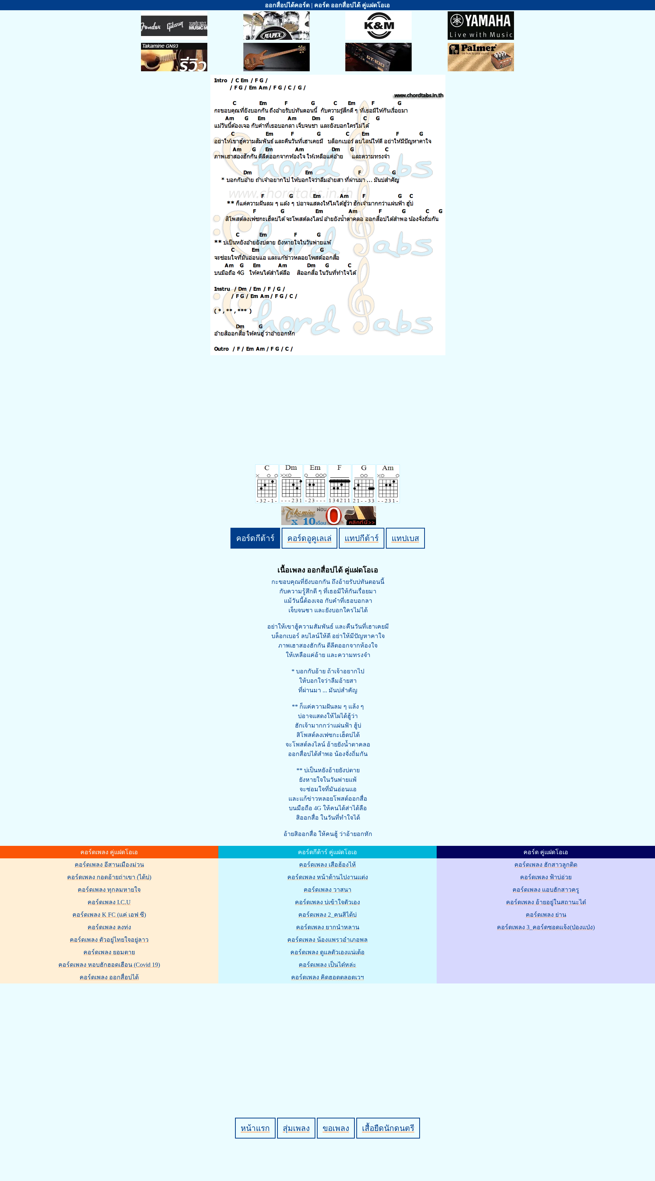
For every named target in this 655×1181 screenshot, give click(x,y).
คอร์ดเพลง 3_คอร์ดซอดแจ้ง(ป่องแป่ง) (546, 927)
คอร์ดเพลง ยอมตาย (109, 952)
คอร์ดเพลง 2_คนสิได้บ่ (327, 914)
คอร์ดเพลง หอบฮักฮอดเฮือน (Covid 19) (109, 964)
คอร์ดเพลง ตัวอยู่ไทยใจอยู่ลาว (109, 939)
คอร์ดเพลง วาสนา (327, 889)
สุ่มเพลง (296, 1128)
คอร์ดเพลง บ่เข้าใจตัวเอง (327, 902)
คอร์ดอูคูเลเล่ (309, 538)
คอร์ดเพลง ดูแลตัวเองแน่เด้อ (327, 952)
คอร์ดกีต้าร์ (255, 538)
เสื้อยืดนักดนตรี (388, 1128)
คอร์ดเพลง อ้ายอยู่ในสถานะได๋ (546, 902)
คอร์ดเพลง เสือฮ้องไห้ (327, 864)
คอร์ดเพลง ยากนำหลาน (327, 927)
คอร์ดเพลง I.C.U (109, 902)
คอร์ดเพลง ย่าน (546, 914)
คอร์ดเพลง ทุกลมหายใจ (109, 889)
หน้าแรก (255, 1128)
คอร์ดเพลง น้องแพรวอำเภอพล (327, 939)
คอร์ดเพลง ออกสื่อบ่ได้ (109, 977)
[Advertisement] (328, 1038)
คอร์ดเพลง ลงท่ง (109, 927)
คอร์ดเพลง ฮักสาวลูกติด (545, 864)
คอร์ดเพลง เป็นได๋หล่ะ (327, 964)
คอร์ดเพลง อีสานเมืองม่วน (109, 864)
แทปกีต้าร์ (362, 538)
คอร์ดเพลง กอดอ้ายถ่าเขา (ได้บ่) (109, 877)
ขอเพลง (336, 1128)
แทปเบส (405, 538)
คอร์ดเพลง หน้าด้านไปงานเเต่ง (327, 877)
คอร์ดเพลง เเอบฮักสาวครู (545, 889)
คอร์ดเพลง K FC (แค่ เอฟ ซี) (109, 914)
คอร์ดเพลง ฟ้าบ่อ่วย (546, 877)
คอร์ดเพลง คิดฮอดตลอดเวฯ (327, 977)
